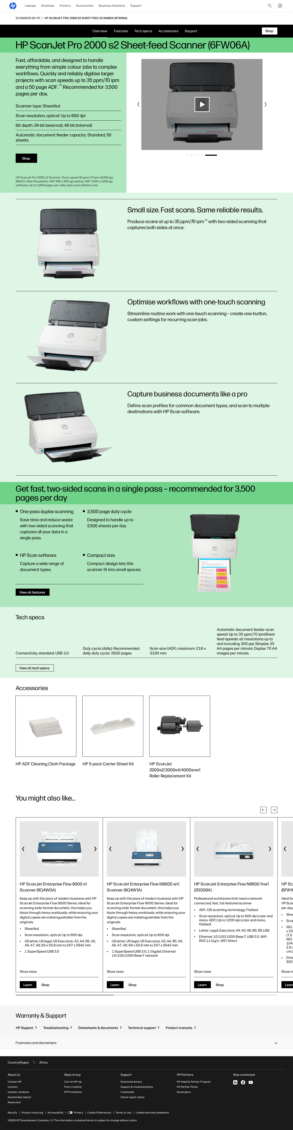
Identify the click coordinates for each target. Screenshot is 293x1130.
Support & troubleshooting (137, 1086)
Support (136, 6)
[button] (138, 104)
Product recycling (32, 1112)
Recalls (12, 1112)
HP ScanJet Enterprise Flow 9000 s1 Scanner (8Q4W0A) (53, 887)
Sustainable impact (19, 1097)
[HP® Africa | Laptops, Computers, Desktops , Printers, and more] (13, 6)
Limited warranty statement (152, 1112)
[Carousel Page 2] (202, 155)
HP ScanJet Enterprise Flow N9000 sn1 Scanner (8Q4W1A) (143, 887)
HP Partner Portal (187, 1086)
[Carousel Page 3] (206, 155)
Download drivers (131, 1081)
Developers (184, 1092)
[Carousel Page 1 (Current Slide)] (192, 155)
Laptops (30, 6)
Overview (99, 31)
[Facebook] (243, 1082)
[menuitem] (30, 6)
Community (127, 1092)
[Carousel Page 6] (216, 155)
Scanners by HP (28, 18)
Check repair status (133, 1097)
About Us (14, 1075)
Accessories (85, 6)
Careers (13, 1086)
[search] (270, 6)
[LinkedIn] (235, 1082)
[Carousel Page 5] (213, 155)
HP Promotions (73, 1092)
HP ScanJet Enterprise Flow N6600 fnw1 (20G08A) (231, 887)
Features (121, 31)
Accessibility (55, 1112)
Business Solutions (112, 6)
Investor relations (18, 1092)
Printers (65, 6)
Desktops (47, 6)
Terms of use (123, 1112)
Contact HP (14, 1081)
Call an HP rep (73, 1081)
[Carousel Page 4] (209, 155)
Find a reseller (73, 1086)
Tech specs (143, 31)
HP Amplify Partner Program (194, 1081)
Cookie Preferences (99, 1112)
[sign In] (280, 6)
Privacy (78, 1112)
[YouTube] (251, 1082)
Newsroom (14, 1102)
